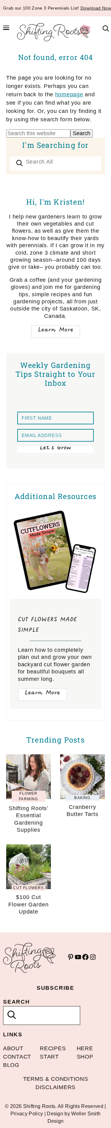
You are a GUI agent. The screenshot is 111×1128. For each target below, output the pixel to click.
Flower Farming (28, 796)
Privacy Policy (26, 1113)
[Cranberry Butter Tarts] (82, 758)
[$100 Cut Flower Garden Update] (28, 848)
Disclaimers (55, 1087)
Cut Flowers (28, 888)
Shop (85, 1057)
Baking (82, 798)
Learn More (55, 330)
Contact (17, 1057)
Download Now (95, 8)
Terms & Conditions (55, 1079)
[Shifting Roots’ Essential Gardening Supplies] (28, 758)
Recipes (53, 1048)
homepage (69, 94)
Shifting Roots (55, 31)
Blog (11, 1065)
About (13, 1048)
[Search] (19, 163)
